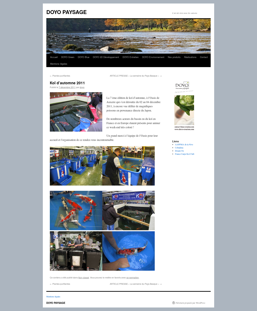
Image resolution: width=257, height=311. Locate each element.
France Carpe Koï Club (184, 153)
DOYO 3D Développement (106, 57)
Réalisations (190, 57)
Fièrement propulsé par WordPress (190, 302)
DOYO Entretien (131, 57)
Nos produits (174, 57)
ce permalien (132, 277)
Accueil (54, 57)
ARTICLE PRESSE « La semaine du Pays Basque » (136, 75)
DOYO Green (67, 57)
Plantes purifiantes (60, 75)
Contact (204, 57)
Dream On (179, 150)
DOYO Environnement (153, 57)
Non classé (83, 277)
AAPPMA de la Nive (184, 144)
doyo (82, 87)
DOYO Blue (83, 57)
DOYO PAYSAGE (66, 12)
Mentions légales (58, 63)
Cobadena (179, 147)
